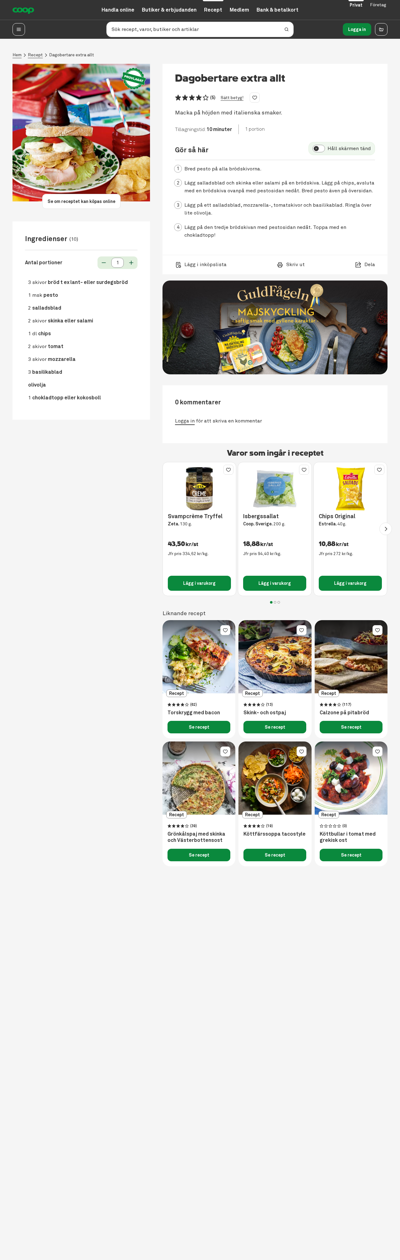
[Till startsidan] (23, 10)
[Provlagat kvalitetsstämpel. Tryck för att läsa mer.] (133, 79)
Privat (356, 5)
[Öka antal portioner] (131, 262)
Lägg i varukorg (199, 583)
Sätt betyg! (232, 97)
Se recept (199, 727)
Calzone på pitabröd (344, 713)
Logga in (357, 29)
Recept (35, 55)
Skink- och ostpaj (264, 713)
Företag (378, 5)
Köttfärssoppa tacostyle (274, 834)
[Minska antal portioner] (104, 262)
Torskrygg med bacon (194, 713)
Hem (17, 55)
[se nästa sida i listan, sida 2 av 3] (385, 529)
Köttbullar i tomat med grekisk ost (348, 837)
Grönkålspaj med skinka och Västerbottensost (196, 837)
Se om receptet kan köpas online (81, 201)
